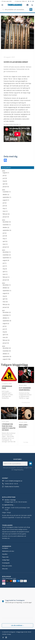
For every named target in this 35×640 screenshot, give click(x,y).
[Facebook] (3, 637)
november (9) (7, 351)
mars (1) (5, 211)
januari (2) (6, 247)
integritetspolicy (18, 470)
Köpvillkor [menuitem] (5, 554)
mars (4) (5, 302)
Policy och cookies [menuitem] (7, 566)
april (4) (5, 184)
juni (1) (5, 266)
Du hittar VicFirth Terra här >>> (12, 124)
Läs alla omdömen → (17, 625)
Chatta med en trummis (12, 486)
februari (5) (6, 304)
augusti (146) (6, 359)
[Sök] (30, 9)
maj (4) (5, 181)
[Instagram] (6, 637)
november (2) (7, 255)
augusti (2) (6, 293)
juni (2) (5, 205)
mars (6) (5, 337)
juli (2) (4, 175)
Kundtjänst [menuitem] (5, 548)
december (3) (7, 222)
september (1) (7, 197)
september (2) (7, 230)
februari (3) (6, 214)
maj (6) (5, 332)
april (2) (5, 241)
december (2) (7, 312)
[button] (2, 5)
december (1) (7, 252)
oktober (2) (6, 194)
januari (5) (6, 186)
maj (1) (5, 208)
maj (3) (5, 269)
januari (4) (6, 280)
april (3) (5, 299)
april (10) (5, 334)
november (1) (7, 192)
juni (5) (5, 178)
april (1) (5, 271)
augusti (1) (6, 172)
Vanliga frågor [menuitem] (6, 560)
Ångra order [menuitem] (5, 557)
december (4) (7, 348)
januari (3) (6, 217)
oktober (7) (6, 353)
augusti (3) (6, 260)
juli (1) (4, 263)
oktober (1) (6, 318)
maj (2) (5, 296)
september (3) (7, 320)
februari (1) (6, 277)
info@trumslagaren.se (15, 481)
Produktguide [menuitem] (6, 563)
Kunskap (26, 442)
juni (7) (5, 329)
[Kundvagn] (31, 5)
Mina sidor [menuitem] (5, 568)
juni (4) (5, 236)
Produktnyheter (26, 402)
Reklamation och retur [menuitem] (8, 551)
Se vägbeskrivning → (8, 505)
